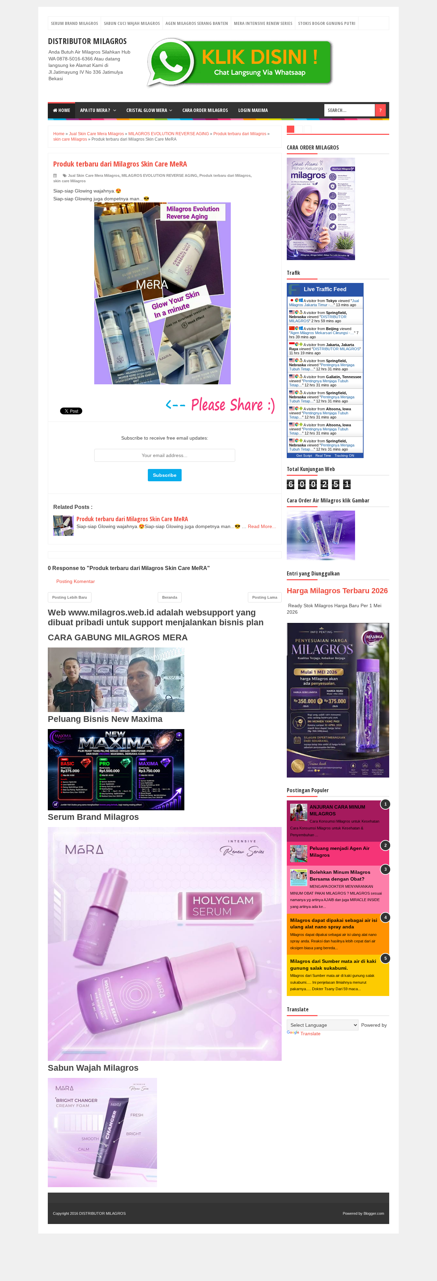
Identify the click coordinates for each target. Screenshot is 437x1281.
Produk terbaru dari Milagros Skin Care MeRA (132, 519)
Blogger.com (374, 1213)
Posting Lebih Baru (69, 597)
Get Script (304, 455)
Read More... (262, 526)
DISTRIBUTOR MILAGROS (87, 40)
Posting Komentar (75, 581)
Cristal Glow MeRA (146, 110)
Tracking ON (344, 455)
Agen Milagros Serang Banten (197, 23)
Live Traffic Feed (325, 289)
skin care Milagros (69, 181)
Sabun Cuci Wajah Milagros (132, 23)
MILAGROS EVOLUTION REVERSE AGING (159, 175)
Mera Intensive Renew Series (263, 23)
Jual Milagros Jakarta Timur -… (324, 303)
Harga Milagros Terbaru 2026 (337, 590)
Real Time (323, 455)
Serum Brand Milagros (74, 23)
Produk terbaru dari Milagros (225, 175)
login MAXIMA (253, 110)
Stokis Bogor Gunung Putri (326, 23)
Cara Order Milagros (205, 110)
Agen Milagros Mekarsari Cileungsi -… (322, 333)
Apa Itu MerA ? (95, 110)
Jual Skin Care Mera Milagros (93, 175)
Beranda (169, 597)
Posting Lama (264, 597)
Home (63, 110)
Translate (310, 1033)
